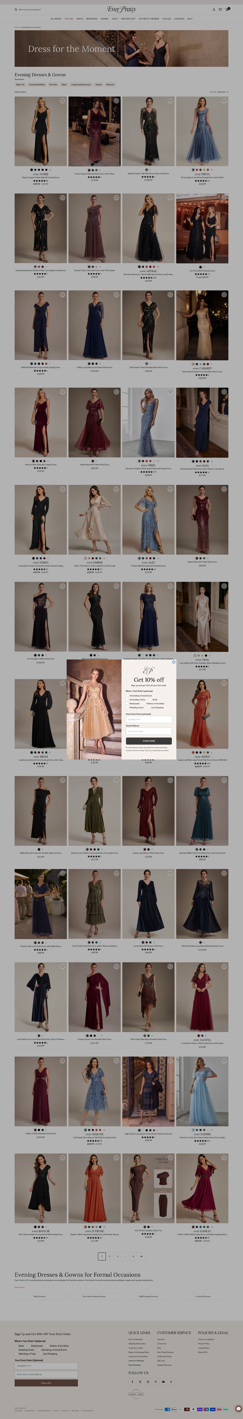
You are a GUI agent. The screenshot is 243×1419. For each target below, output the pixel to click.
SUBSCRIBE (149, 741)
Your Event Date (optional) (138, 714)
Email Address (132, 725)
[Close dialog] (173, 662)
